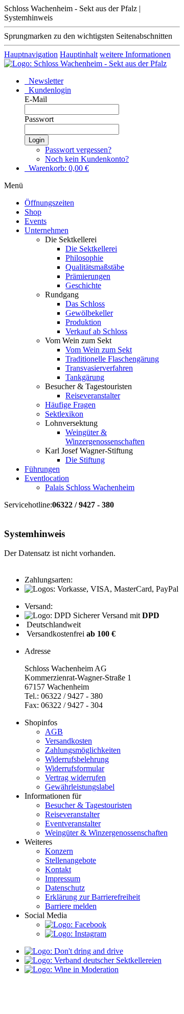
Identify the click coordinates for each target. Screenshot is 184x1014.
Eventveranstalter (73, 823)
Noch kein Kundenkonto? (87, 159)
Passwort (39, 119)
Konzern (59, 851)
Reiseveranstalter (92, 395)
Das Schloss (85, 303)
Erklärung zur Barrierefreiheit (92, 897)
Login (36, 140)
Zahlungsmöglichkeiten (83, 750)
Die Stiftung (85, 459)
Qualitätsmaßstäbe (94, 267)
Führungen (42, 469)
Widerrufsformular (74, 768)
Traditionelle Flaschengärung (112, 358)
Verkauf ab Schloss (96, 331)
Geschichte (83, 285)
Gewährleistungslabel (79, 786)
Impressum (62, 878)
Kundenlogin (49, 90)
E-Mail (36, 99)
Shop (33, 212)
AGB (54, 731)
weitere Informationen (135, 54)
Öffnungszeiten (49, 202)
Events (36, 221)
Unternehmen (46, 230)
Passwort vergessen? (78, 149)
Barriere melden (71, 906)
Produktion (83, 322)
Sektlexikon (64, 414)
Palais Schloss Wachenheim (89, 487)
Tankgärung (84, 377)
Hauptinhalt (79, 54)
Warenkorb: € (58, 168)
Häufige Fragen (70, 404)
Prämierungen (87, 276)
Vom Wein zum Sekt (98, 349)
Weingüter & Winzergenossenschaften (105, 437)
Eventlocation (47, 478)
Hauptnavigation (31, 54)
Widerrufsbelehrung (77, 759)
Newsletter (45, 81)
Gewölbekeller (89, 313)
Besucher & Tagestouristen (88, 805)
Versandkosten (68, 741)
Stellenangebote (70, 860)
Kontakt (58, 869)
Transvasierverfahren (99, 368)
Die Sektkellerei (91, 248)
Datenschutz (65, 887)
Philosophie (84, 257)
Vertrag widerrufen (75, 777)
